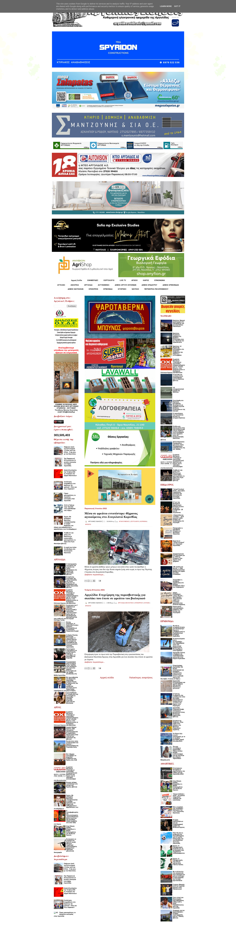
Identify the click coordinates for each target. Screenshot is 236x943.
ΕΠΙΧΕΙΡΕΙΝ (93, 289)
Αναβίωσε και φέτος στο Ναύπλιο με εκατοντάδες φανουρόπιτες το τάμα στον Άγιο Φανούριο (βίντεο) (65, 538)
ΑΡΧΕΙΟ (134, 280)
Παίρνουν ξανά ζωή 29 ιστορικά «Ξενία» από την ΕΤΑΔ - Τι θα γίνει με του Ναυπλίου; (70, 450)
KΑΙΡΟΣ (146, 280)
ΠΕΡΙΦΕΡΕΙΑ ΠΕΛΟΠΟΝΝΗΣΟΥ (156, 289)
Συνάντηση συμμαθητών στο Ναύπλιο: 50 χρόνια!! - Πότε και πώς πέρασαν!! (70, 485)
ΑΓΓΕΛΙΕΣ (61, 285)
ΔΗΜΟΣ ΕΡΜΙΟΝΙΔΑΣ (171, 285)
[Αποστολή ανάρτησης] (99, 580)
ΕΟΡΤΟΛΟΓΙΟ (109, 280)
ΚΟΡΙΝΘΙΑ (143, 521)
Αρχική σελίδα (107, 677)
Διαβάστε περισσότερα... (95, 575)
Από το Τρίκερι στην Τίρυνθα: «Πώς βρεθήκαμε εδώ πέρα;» (70, 507)
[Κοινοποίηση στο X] (91, 581)
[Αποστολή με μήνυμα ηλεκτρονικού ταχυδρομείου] (85, 581)
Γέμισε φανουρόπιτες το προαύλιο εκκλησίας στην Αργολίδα (70, 497)
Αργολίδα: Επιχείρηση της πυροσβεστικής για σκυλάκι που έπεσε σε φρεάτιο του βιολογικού (115, 596)
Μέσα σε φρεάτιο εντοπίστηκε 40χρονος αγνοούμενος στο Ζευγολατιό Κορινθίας (111, 515)
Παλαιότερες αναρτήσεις (141, 677)
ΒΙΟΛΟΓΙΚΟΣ (129, 603)
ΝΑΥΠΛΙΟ (135, 289)
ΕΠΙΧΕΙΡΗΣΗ (139, 603)
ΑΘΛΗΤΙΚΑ (75, 285)
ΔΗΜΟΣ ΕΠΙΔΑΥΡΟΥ (149, 285)
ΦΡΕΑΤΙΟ (88, 524)
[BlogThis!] (88, 581)
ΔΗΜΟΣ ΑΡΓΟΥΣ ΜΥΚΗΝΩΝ (125, 285)
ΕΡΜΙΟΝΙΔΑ (107, 289)
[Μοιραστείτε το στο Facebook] (94, 581)
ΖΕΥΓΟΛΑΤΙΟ (135, 521)
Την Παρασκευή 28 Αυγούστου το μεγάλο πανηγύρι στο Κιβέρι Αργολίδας (70, 462)
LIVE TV (123, 280)
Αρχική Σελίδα (76, 280)
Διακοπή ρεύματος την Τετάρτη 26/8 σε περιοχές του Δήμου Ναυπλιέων (70, 472)
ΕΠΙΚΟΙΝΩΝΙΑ (159, 280)
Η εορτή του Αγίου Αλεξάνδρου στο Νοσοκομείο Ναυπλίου (70, 550)
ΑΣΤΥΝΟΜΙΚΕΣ (103, 285)
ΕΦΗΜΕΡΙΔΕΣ (92, 280)
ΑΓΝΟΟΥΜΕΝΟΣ (124, 521)
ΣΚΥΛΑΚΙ (146, 603)
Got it (177, 6)
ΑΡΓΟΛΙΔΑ (88, 285)
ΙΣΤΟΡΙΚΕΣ (122, 289)
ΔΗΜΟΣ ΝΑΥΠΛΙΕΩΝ (75, 289)
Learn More (166, 6)
